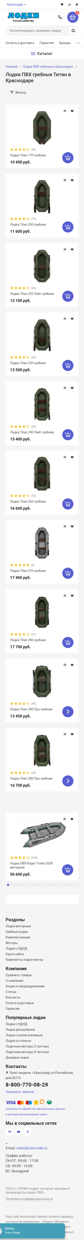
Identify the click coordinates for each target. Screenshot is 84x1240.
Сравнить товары (19, 975)
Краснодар (15, 4)
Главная (12, 66)
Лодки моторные (18, 926)
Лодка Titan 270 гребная (28, 571)
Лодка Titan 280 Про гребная (31, 778)
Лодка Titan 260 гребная (28, 501)
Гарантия (47, 43)
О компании (14, 980)
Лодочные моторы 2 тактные (27, 1046)
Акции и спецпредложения (25, 986)
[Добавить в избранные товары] (72, 110)
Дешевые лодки (17, 1057)
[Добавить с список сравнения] (65, 110)
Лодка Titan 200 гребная (28, 224)
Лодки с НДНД (16, 948)
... (78, 41)
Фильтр (20, 92)
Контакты (13, 997)
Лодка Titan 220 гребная (28, 363)
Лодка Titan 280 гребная (28, 640)
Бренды (65, 43)
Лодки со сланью (18, 1041)
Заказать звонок (20, 1092)
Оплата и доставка (20, 43)
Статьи (11, 992)
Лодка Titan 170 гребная (28, 155)
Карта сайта (15, 954)
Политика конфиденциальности (29, 1199)
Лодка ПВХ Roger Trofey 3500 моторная (31, 865)
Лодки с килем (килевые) (24, 1035)
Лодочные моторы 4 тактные (27, 1052)
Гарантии (12, 1008)
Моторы (12, 943)
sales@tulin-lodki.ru (31, 1148)
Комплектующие (18, 937)
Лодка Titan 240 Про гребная (31, 709)
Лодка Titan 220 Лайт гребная (32, 294)
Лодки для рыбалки (20, 1029)
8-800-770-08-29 (60, 17)
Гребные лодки (17, 932)
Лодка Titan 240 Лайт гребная (32, 432)
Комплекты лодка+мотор (24, 959)
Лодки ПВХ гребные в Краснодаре (48, 66)
